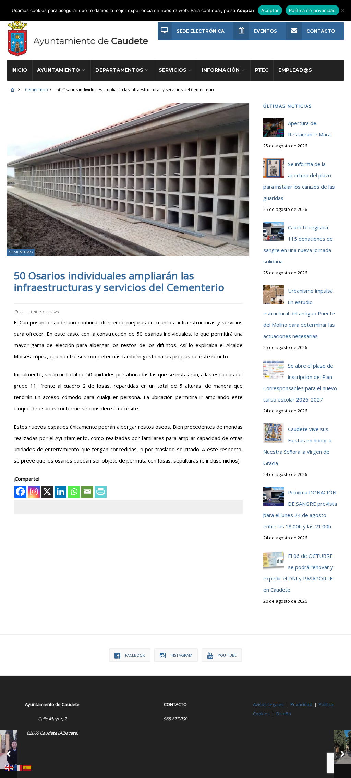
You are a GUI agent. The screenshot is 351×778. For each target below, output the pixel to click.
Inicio (19, 70)
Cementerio (36, 90)
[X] (47, 492)
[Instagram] (34, 492)
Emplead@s (295, 70)
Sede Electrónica (201, 31)
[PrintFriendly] (101, 492)
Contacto (320, 31)
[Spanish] (27, 767)
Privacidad (301, 704)
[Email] (87, 492)
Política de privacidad (312, 10)
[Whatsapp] (74, 492)
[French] (18, 767)
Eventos (265, 31)
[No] (342, 10)
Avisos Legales (268, 704)
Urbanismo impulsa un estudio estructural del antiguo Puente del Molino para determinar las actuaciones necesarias (299, 313)
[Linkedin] (60, 492)
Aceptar (270, 10)
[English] (9, 767)
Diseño (283, 713)
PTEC (262, 70)
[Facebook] (20, 492)
